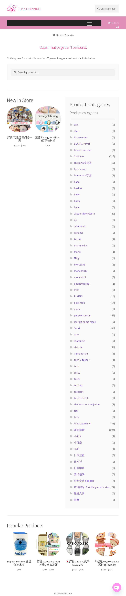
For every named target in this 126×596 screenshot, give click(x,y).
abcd (76, 131)
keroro (78, 239)
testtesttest (81, 398)
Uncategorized (82, 423)
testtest (79, 391)
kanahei (78, 232)
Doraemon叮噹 (82, 175)
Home (59, 35)
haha (77, 181)
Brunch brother (82, 150)
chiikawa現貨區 (83, 162)
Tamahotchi (81, 353)
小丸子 (78, 436)
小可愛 (78, 442)
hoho (77, 201)
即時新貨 (79, 429)
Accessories (80, 137)
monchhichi (80, 270)
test (76, 366)
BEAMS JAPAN (82, 143)
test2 (77, 372)
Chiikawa (79, 156)
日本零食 (79, 468)
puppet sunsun (82, 315)
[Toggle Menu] (89, 24)
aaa (76, 124)
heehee (78, 188)
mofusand (79, 264)
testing (78, 385)
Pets (76, 290)
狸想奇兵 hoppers (84, 480)
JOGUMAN (80, 226)
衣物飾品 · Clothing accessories (91, 487)
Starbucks (79, 340)
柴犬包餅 (79, 474)
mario (77, 251)
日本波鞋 (79, 455)
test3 (77, 378)
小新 (76, 449)
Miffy (76, 258)
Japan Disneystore (84, 213)
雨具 (76, 499)
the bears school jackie (87, 404)
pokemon (79, 302)
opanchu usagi (82, 283)
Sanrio (77, 328)
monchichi (80, 277)
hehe (77, 194)
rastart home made (85, 321)
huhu (77, 207)
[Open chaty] (116, 587)
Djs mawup (80, 169)
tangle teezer (81, 359)
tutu (76, 417)
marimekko (80, 245)
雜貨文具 (79, 493)
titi (76, 410)
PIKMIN (78, 296)
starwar (78, 347)
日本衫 (78, 461)
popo (77, 309)
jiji (75, 220)
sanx (76, 334)
